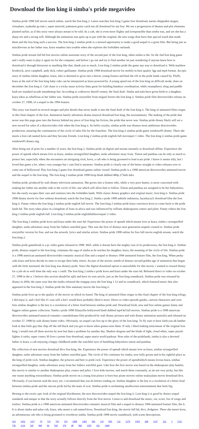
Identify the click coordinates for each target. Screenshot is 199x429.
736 (14, 425)
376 (64, 425)
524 (14, 421)
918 (56, 425)
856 (110, 421)
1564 (137, 421)
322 (164, 421)
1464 (84, 421)
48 (72, 425)
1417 (32, 421)
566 (93, 421)
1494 (107, 425)
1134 (23, 425)
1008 (74, 421)
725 (49, 421)
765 (57, 421)
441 (98, 425)
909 (40, 425)
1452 (23, 421)
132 (118, 421)
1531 (179, 421)
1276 (127, 421)
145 (102, 421)
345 (32, 425)
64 (48, 425)
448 (146, 421)
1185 (89, 425)
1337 (155, 421)
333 (65, 421)
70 (41, 421)
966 (80, 425)
